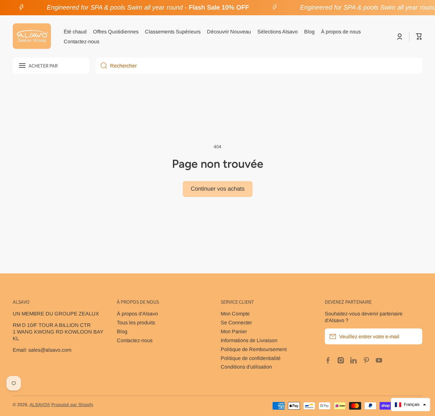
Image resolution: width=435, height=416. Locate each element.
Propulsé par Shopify (72, 404)
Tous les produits (136, 322)
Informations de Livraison (249, 340)
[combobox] (259, 66)
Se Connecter (236, 322)
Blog (122, 331)
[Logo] (32, 36)
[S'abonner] (414, 336)
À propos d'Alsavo (137, 313)
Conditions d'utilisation (246, 367)
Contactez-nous (135, 340)
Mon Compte (235, 313)
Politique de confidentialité (251, 358)
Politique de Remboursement (254, 349)
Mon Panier (234, 331)
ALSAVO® (40, 404)
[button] (419, 36)
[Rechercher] (101, 66)
